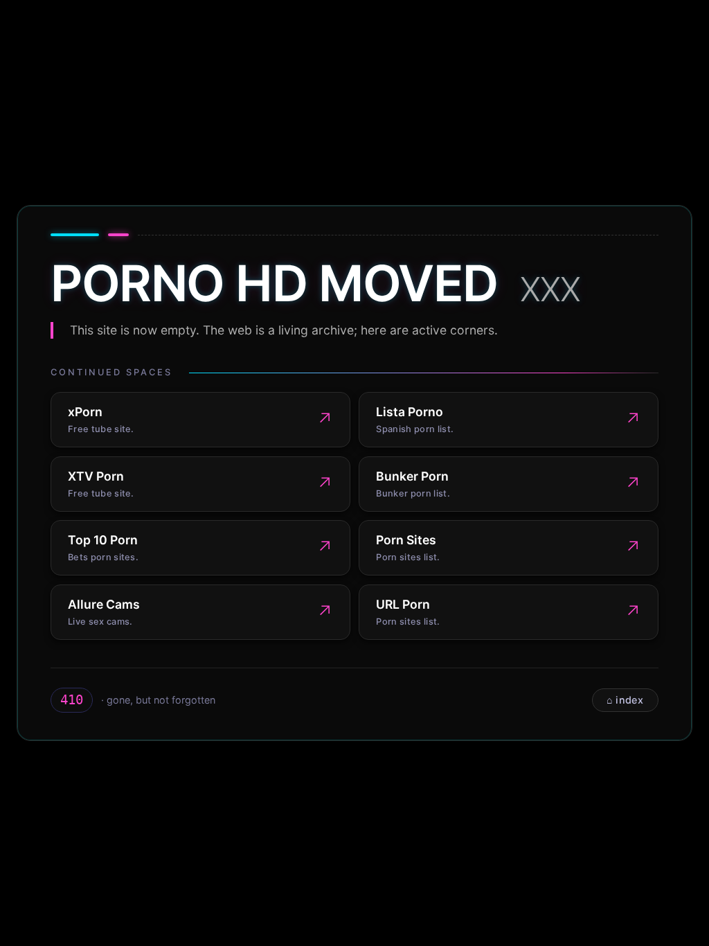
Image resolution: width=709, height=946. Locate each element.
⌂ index (625, 700)
